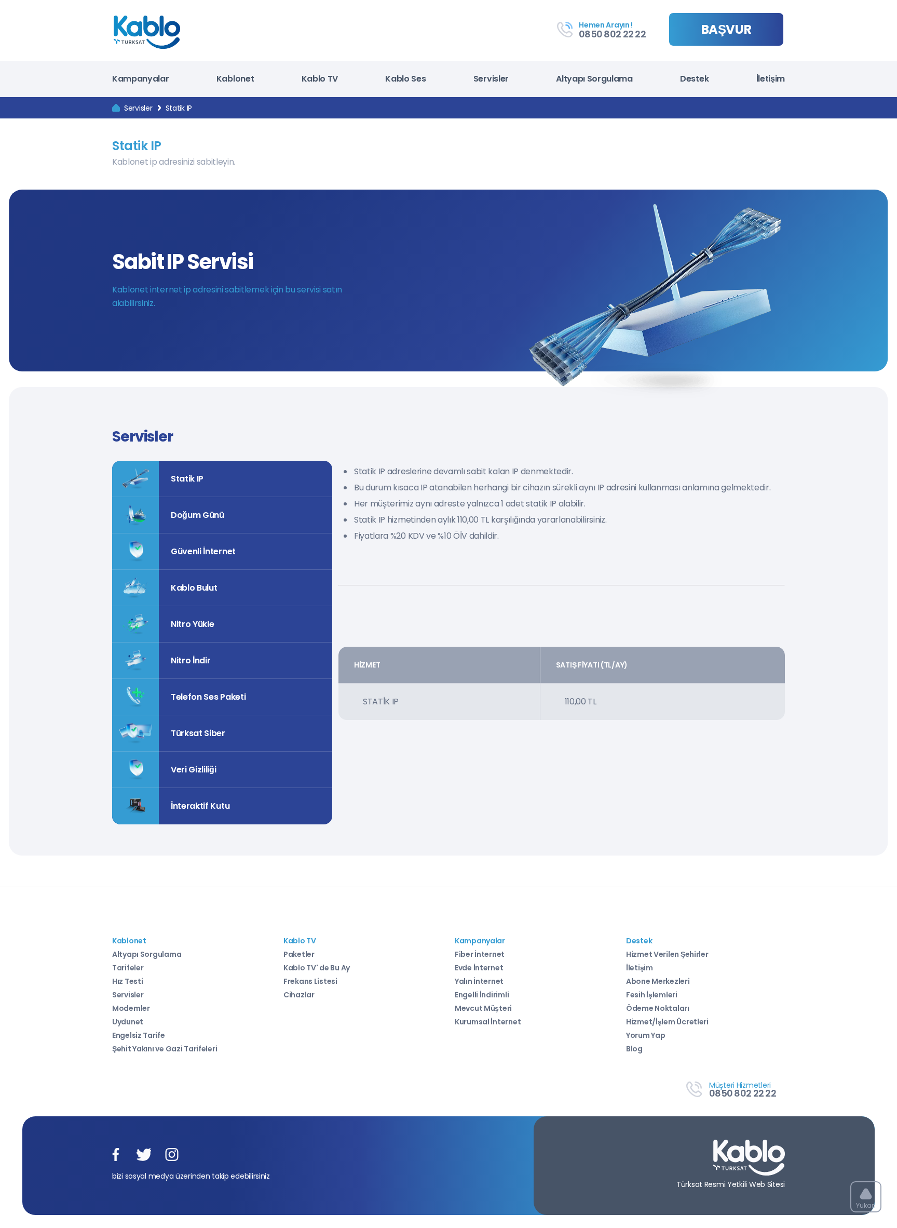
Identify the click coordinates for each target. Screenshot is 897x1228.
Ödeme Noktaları (657, 1008)
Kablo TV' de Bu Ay (316, 968)
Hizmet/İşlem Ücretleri (667, 1022)
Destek (694, 79)
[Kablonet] (116, 108)
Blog (634, 1049)
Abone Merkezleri (658, 981)
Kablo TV (320, 79)
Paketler (299, 954)
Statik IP (179, 108)
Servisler (491, 79)
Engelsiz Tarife (138, 1035)
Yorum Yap (645, 1035)
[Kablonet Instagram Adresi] (172, 1155)
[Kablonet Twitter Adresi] (144, 1155)
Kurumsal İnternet (488, 1022)
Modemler (131, 1008)
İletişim (770, 79)
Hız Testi (127, 981)
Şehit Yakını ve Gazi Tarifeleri (164, 1049)
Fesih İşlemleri (651, 995)
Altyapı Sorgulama (594, 79)
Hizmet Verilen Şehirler (667, 954)
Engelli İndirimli (482, 995)
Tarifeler (127, 968)
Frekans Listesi (310, 981)
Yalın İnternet (479, 981)
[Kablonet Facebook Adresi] (115, 1155)
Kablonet (235, 79)
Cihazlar (299, 995)
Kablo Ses (405, 79)
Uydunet (127, 1022)
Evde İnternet (479, 968)
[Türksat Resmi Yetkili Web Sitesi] (749, 1158)
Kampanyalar (140, 79)
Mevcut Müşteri (483, 1008)
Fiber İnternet (480, 954)
